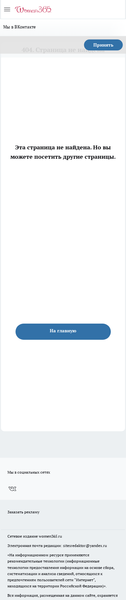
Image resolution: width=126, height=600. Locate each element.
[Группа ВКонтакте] (12, 489)
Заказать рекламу (23, 511)
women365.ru (50, 536)
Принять (103, 45)
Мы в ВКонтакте (19, 27)
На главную (63, 331)
